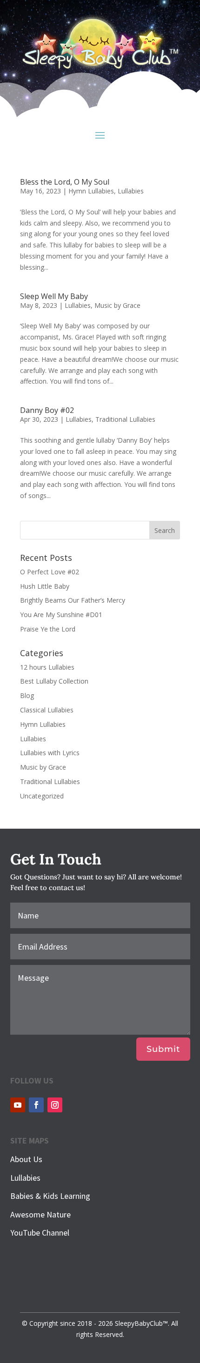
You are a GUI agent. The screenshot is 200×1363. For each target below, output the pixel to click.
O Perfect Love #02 (49, 571)
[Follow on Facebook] (36, 1104)
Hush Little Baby (44, 586)
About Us (26, 1159)
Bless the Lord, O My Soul (64, 182)
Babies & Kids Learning (50, 1195)
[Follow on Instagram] (54, 1104)
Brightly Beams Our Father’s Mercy (72, 600)
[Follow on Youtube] (17, 1104)
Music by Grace (117, 305)
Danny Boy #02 (47, 410)
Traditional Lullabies (125, 419)
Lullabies (131, 190)
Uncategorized (42, 795)
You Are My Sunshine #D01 (61, 614)
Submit (163, 1049)
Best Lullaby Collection (54, 681)
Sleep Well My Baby (54, 296)
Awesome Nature (40, 1214)
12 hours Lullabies (47, 667)
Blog (27, 695)
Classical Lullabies (46, 709)
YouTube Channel (39, 1232)
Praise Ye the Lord (47, 629)
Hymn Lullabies (91, 190)
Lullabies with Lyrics (50, 752)
